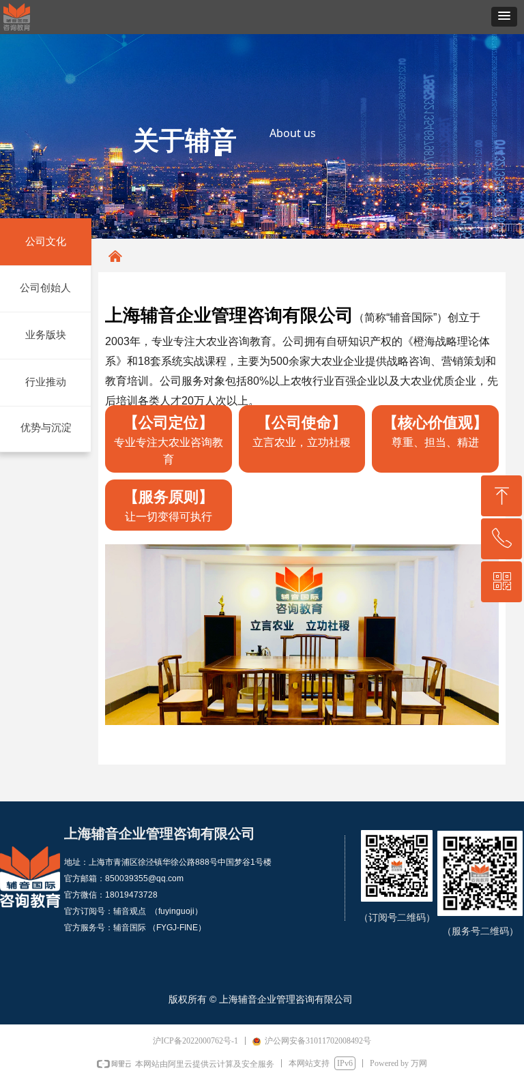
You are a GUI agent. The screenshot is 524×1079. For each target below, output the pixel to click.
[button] (504, 17)
